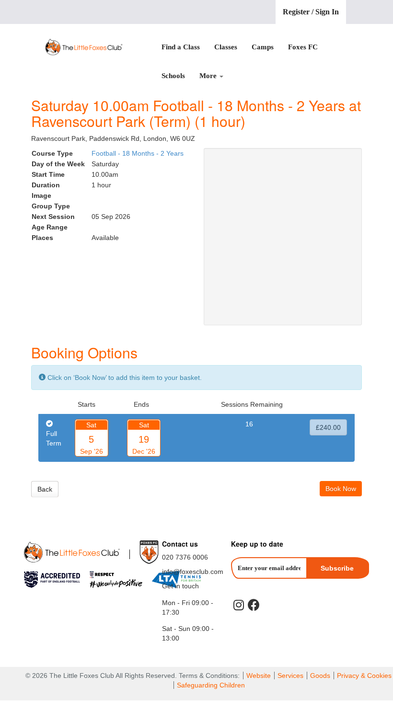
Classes (225, 47)
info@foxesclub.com (192, 571)
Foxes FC (303, 47)
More (209, 76)
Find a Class (181, 47)
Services (290, 675)
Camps (263, 47)
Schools (173, 76)
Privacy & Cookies (364, 675)
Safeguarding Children (211, 685)
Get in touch (180, 586)
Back (44, 489)
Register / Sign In (311, 12)
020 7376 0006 (185, 557)
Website (258, 675)
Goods (320, 675)
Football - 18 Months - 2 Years (138, 153)
